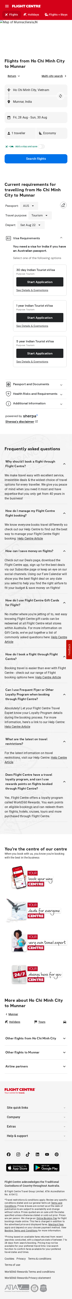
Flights (13, 14)
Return (12, 76)
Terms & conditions (39, 1258)
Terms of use (12, 1264)
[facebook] (9, 1154)
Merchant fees (56, 1224)
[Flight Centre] (26, 6)
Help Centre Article (30, 538)
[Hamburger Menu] (7, 6)
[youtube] (47, 1154)
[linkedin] (37, 1154)
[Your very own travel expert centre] (36, 942)
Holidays (33, 14)
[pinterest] (57, 1154)
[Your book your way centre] (36, 878)
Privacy (21, 1258)
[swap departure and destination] (60, 96)
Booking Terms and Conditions (21, 1230)
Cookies (9, 1258)
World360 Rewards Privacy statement (28, 1277)
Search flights (36, 159)
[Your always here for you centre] (36, 974)
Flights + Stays (58, 14)
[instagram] (18, 1154)
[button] (20, 133)
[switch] (40, 148)
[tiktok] (28, 1154)
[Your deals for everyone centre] (36, 910)
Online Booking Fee (46, 1218)
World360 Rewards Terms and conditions (30, 1271)
